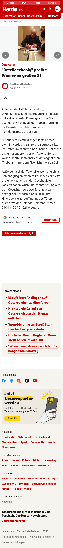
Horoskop (50, 460)
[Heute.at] (10, 9)
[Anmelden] (50, 9)
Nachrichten (9, 442)
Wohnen (24, 483)
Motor (5, 489)
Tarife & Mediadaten (28, 531)
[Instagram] (19, 380)
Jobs (38, 2)
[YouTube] (35, 380)
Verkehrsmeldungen (44, 483)
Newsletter (9, 447)
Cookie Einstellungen (13, 542)
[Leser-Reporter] (43, 9)
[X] (11, 380)
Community (38, 442)
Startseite (6, 22)
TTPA (45, 531)
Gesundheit (9, 483)
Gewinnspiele (36, 478)
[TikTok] (27, 380)
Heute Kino (28, 465)
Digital (37, 460)
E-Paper (10, 2)
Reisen (17, 489)
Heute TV (44, 465)
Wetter (52, 442)
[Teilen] (5, 98)
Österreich (9, 16)
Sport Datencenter (13, 478)
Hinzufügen (50, 220)
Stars (5, 460)
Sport (21, 16)
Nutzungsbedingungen (42, 537)
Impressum (8, 531)
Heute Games (10, 465)
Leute (15, 460)
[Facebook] (4, 380)
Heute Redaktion (23, 84)
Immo (25, 2)
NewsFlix (52, 2)
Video (27, 489)
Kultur (26, 460)
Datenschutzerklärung (14, 537)
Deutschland (42, 437)
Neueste (53, 16)
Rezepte (53, 478)
